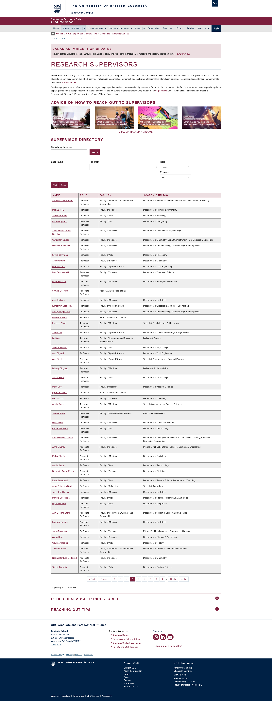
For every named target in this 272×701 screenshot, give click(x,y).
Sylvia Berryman (60, 255)
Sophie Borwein (59, 567)
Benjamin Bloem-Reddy (63, 471)
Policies (190, 28)
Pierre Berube (58, 266)
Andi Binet (57, 359)
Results (164, 172)
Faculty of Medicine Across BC (188, 685)
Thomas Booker (59, 548)
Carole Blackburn (60, 428)
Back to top (56, 654)
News (126, 674)
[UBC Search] (215, 3)
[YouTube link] (170, 637)
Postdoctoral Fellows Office (126, 639)
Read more (182, 54)
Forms (180, 28)
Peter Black (57, 422)
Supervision (153, 28)
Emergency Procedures (60, 696)
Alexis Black (58, 404)
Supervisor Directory (82, 33)
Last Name (57, 162)
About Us (202, 28)
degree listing (161, 90)
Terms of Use (78, 696)
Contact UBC (130, 668)
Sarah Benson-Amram (62, 200)
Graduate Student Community (127, 643)
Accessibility (107, 696)
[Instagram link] (156, 637)
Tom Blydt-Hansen (60, 492)
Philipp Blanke (58, 456)
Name (56, 195)
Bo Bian (56, 338)
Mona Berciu (58, 210)
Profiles (78, 654)
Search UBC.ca (131, 686)
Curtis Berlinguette (60, 240)
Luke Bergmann (59, 221)
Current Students (95, 28)
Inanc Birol (57, 387)
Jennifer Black (58, 413)
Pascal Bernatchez (61, 245)
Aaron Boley (58, 537)
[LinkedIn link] (163, 637)
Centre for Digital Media (184, 681)
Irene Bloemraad (60, 480)
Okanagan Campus (183, 671)
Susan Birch (58, 377)
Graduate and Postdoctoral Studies (136, 625)
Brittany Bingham (60, 368)
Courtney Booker (60, 543)
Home (56, 28)
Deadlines (167, 28)
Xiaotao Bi (57, 332)
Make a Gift (129, 683)
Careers (127, 680)
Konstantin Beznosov (62, 306)
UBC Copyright (93, 696)
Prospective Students (72, 28)
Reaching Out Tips (120, 33)
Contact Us (56, 644)
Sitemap (70, 654)
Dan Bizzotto (58, 398)
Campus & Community (119, 28)
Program (94, 162)
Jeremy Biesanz (59, 347)
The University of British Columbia (57, 8)
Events (127, 677)
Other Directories (102, 33)
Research (88, 654)
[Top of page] (53, 33)
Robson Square (181, 678)
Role (162, 162)
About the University (133, 671)
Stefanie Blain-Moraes (62, 437)
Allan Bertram (58, 260)
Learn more (69, 82)
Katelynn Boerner (60, 522)
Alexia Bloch (58, 465)
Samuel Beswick (60, 291)
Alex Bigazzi (58, 353)
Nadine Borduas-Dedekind (64, 558)
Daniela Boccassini (61, 498)
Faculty (105, 195)
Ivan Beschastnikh (60, 272)
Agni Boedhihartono (61, 513)
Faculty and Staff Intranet (125, 647)
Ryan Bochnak (59, 503)
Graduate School (57, 39)
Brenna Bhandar (59, 317)
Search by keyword (61, 147)
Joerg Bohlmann (59, 531)
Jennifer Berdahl (59, 215)
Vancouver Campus (183, 668)
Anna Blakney (58, 447)
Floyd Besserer (59, 281)
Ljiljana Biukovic (59, 392)
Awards (138, 28)
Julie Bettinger (58, 300)
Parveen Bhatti (59, 323)
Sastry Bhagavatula (61, 311)
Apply (216, 28)
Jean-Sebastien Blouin (62, 486)
